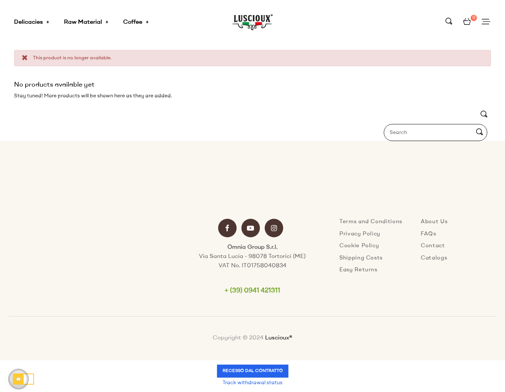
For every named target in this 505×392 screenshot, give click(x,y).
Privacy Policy (359, 234)
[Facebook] (227, 229)
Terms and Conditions (370, 222)
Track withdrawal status (252, 382)
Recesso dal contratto (253, 371)
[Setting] (486, 22)
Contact (433, 246)
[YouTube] (250, 229)
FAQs (428, 234)
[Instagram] (274, 229)
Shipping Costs (361, 258)
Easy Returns (358, 270)
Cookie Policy (359, 246)
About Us (434, 222)
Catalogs (434, 258)
